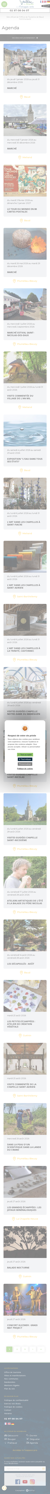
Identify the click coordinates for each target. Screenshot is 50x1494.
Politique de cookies (25, 769)
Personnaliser (25, 764)
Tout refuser (26, 759)
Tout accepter (26, 755)
